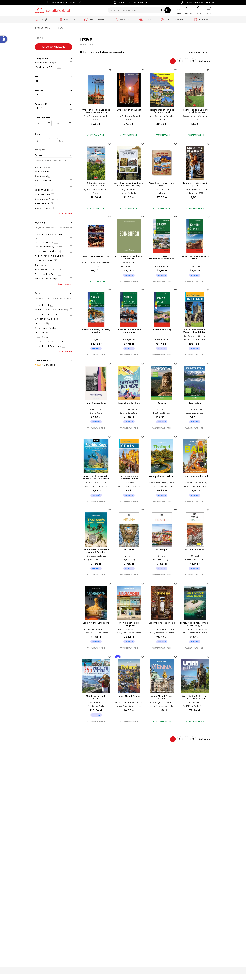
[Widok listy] (84, 52)
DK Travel (129, 556)
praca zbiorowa (162, 189)
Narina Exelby (201, 482)
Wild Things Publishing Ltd (194, 706)
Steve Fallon (137, 702)
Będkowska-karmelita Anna (195, 116)
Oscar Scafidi (162, 409)
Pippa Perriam (129, 262)
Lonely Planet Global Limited (161, 486)
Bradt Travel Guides (161, 413)
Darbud (96, 266)
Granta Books (96, 413)
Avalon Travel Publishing (195, 339)
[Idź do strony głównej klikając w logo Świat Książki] (52, 10)
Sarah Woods (96, 702)
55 (193, 61)
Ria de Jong (89, 629)
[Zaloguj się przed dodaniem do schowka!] (109, 70)
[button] (161, 10)
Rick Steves (188, 336)
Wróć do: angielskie (53, 46)
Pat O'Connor (200, 336)
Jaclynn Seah (101, 629)
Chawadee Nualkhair (158, 482)
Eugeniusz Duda (129, 189)
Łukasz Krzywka (103, 262)
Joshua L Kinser (92, 482)
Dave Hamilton (194, 702)
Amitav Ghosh (96, 409)
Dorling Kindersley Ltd (129, 559)
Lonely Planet (168, 702)
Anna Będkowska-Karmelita (96, 116)
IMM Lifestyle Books (96, 706)
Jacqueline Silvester (129, 409)
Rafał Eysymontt (89, 262)
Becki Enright (155, 702)
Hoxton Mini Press (129, 266)
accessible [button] (3, 39)
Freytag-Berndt (161, 266)
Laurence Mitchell (194, 409)
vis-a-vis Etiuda (129, 193)
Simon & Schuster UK (129, 413)
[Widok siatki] (81, 52)
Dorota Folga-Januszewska (195, 189)
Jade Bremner (188, 482)
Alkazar (96, 119)
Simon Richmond (123, 702)
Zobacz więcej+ (65, 213)
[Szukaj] (167, 10)
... (186, 61)
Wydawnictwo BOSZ (194, 193)
